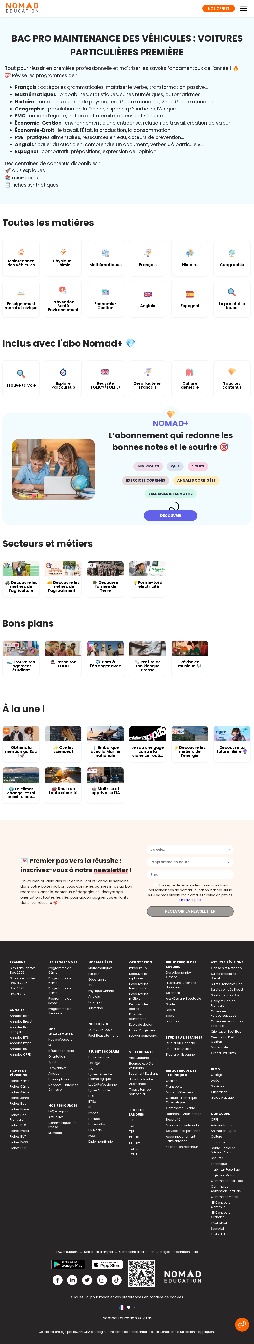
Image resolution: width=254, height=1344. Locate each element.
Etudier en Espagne (180, 1054)
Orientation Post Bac (226, 1031)
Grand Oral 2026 (223, 1053)
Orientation (56, 1056)
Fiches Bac (18, 1103)
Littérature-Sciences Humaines (181, 985)
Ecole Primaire (98, 1057)
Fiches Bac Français (18, 1117)
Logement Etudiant (143, 1073)
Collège (94, 1063)
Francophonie (58, 1079)
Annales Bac (19, 1016)
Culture (216, 1136)
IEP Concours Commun (220, 1204)
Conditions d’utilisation (177, 1332)
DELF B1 (134, 1137)
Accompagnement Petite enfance (180, 1138)
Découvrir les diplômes (138, 976)
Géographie (97, 979)
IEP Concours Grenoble (220, 1214)
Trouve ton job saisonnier (140, 1091)
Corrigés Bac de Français (223, 1003)
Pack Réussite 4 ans (103, 1035)
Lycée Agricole (99, 1090)
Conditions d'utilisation (136, 1252)
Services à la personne (183, 1131)
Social (171, 1010)
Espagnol (95, 1002)
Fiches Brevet (20, 1109)
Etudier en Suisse (178, 1049)
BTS (91, 1096)
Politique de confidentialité (130, 1332)
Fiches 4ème (19, 1092)
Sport (52, 1062)
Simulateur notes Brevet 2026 (23, 980)
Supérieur (218, 1086)
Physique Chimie (101, 991)
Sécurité (217, 1158)
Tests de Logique (223, 1234)
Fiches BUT (18, 1136)
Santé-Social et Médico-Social (223, 1150)
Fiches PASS (19, 1142)
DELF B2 (134, 1143)
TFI (131, 1120)
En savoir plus (190, 899)
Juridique (218, 1142)
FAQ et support (59, 1111)
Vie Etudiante (139, 1058)
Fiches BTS (18, 1125)
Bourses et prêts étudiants (141, 1065)
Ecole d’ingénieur (142, 1030)
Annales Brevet (21, 1021)
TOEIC (133, 1149)
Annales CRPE (20, 1054)
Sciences (173, 993)
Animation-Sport (223, 1131)
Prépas (93, 1113)
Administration (222, 1125)
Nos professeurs (60, 1039)
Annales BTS (19, 1037)
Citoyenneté (57, 1068)
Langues (172, 1021)
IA (49, 1045)
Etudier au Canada (180, 1043)
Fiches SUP (18, 1148)
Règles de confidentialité (179, 1252)
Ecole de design (141, 1024)
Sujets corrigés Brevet (227, 989)
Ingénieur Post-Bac (225, 1169)
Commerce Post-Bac (227, 1181)
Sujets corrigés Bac (225, 995)
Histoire (93, 974)
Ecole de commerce (137, 1016)
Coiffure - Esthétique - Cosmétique (182, 1100)
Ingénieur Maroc (223, 1175)
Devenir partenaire (143, 1036)
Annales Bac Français (19, 1029)
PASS (92, 1136)
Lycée (215, 1080)
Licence (94, 1119)
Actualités (56, 1117)
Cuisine (171, 1081)
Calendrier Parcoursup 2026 (223, 1013)
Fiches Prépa (19, 1131)
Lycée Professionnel (102, 1084)
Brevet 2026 (18, 994)
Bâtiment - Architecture (183, 1114)
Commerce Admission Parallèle (226, 1188)
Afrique (53, 1073)
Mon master (220, 1047)
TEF (131, 1131)
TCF (132, 1126)
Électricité (173, 1119)
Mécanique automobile (183, 1125)
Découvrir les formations (138, 986)
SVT (91, 985)
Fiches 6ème (19, 1081)
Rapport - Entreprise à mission (63, 1087)
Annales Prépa (21, 1043)
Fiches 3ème (19, 1098)
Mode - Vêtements (180, 1092)
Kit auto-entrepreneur (182, 1147)
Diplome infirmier (101, 1141)
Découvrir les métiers (138, 996)
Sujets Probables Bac (227, 984)
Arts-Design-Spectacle (183, 998)
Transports (174, 1086)
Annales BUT (19, 1049)
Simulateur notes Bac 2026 (23, 970)
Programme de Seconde (59, 1011)
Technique (219, 1164)
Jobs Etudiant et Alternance (141, 1081)
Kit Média (55, 1133)
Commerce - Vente (180, 1108)
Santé (170, 1004)
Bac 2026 (17, 988)
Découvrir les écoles (138, 1006)
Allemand (95, 1008)
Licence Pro (96, 1124)
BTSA (92, 1101)
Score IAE (217, 1228)
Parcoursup (138, 968)
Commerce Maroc (225, 1197)
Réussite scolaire (61, 1051)
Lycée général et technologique (100, 1076)
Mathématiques (100, 968)
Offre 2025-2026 (100, 1030)
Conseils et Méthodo (226, 968)
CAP (91, 1069)
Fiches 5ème (19, 1086)
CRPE (214, 1119)
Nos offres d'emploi (98, 1252)
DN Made (95, 1130)
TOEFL (133, 1154)
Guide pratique (222, 1098)
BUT (91, 1107)
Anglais (94, 996)
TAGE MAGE (219, 1223)
